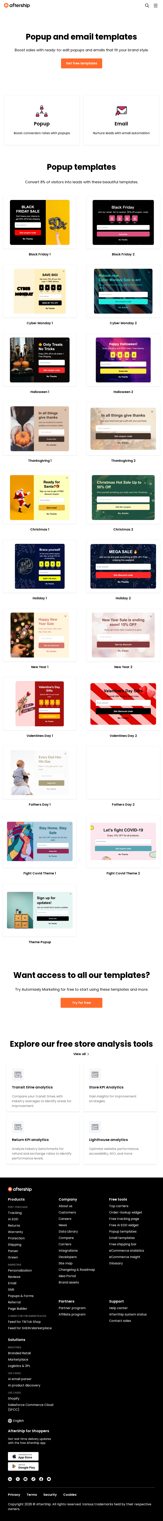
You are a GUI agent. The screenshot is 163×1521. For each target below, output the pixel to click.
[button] (40, 222)
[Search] (147, 6)
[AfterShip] (18, 5)
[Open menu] (155, 5)
